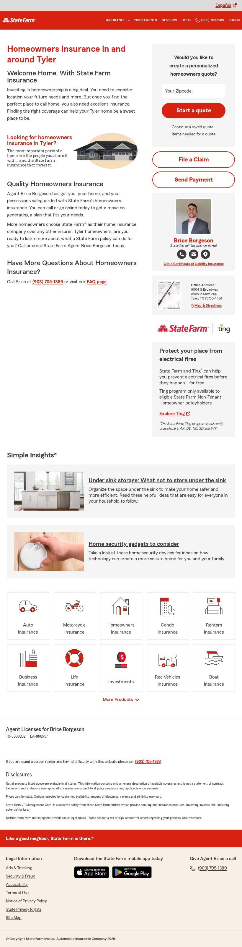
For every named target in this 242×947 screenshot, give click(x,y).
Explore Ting (172, 413)
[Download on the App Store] (91, 872)
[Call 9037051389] (182, 254)
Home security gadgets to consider (134, 544)
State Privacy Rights (23, 909)
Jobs (186, 20)
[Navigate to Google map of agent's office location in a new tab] (205, 254)
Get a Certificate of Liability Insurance (194, 264)
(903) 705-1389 (212, 20)
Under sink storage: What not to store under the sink (157, 480)
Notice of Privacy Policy (26, 901)
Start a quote (193, 111)
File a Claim (194, 160)
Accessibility (17, 885)
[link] (19, 20)
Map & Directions (208, 305)
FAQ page (97, 281)
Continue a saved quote (192, 127)
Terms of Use (17, 893)
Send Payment (194, 180)
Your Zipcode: (179, 91)
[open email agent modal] (193, 255)
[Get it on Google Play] (132, 872)
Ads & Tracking (19, 868)
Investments (145, 20)
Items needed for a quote (193, 134)
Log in (234, 20)
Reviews (169, 20)
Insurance (115, 20)
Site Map (14, 918)
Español (223, 5)
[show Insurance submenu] (127, 20)
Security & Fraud (20, 876)
